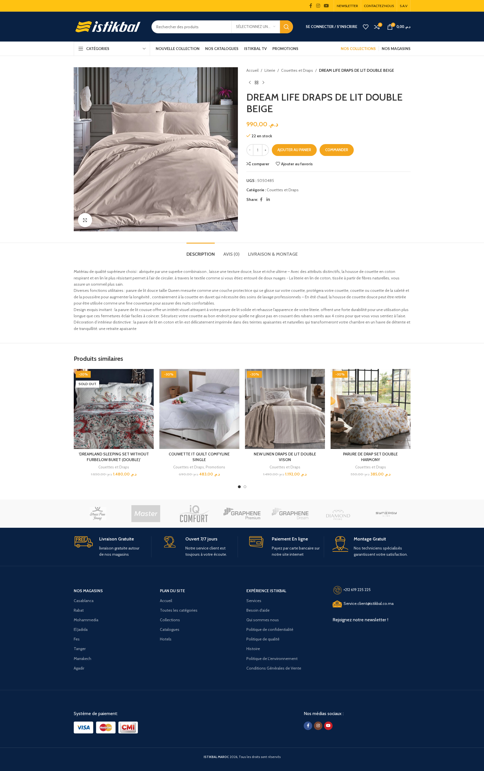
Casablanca (84, 600)
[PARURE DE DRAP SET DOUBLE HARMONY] (371, 409)
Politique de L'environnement (272, 658)
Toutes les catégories (178, 610)
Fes (77, 639)
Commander (336, 149)
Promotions (215, 467)
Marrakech (82, 658)
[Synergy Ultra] (386, 513)
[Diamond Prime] (338, 513)
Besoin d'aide (258, 610)
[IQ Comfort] (194, 513)
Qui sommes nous (262, 619)
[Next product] (263, 82)
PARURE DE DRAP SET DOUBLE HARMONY (370, 456)
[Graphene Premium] (242, 513)
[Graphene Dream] (290, 513)
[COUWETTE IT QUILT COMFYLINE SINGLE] (199, 409)
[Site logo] (108, 26)
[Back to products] (256, 82)
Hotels (166, 639)
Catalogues (169, 629)
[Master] (146, 513)
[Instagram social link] (318, 5)
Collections (170, 619)
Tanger (80, 648)
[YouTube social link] (326, 5)
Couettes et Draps (297, 70)
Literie (269, 70)
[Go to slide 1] (239, 486)
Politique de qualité (262, 639)
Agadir (79, 668)
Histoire (253, 648)
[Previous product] (249, 82)
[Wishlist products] (365, 26)
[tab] (200, 251)
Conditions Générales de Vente (273, 668)
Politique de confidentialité (269, 629)
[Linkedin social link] (268, 199)
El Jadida (81, 629)
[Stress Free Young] (98, 513)
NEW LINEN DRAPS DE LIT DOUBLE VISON (285, 456)
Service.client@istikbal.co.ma (369, 603)
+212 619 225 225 (357, 589)
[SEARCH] (286, 26)
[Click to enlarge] (85, 220)
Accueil (252, 70)
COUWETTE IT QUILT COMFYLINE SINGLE (199, 456)
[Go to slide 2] (245, 486)
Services (253, 600)
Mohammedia (86, 619)
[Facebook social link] (310, 5)
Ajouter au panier (294, 149)
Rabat (79, 610)
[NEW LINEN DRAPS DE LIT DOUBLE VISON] (285, 409)
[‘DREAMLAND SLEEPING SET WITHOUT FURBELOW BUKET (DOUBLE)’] (114, 409)
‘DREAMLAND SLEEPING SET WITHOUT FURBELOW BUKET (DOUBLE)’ (114, 456)
